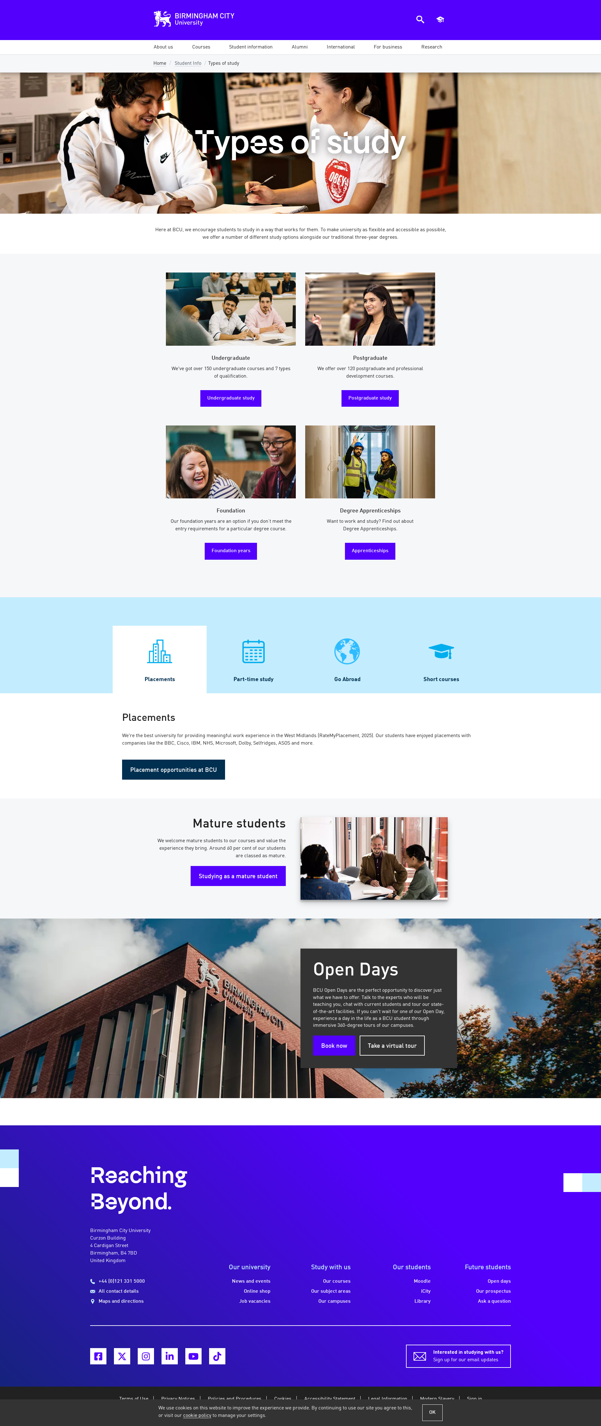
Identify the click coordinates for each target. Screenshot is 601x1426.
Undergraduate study (231, 398)
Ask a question (494, 1301)
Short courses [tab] (441, 679)
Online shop (257, 1291)
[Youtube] (193, 1356)
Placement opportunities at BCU (173, 770)
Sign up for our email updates (468, 1356)
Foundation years (231, 550)
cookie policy (197, 1415)
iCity (426, 1291)
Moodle (422, 1281)
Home (159, 63)
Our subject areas (331, 1291)
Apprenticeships (370, 550)
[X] (122, 1356)
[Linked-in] (170, 1356)
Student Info (188, 63)
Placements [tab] (160, 679)
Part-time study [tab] (254, 679)
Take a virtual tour (392, 1046)
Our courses (337, 1281)
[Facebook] (98, 1356)
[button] (163, 47)
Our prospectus (493, 1291)
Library (422, 1301)
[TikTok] (217, 1356)
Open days (499, 1281)
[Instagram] (146, 1356)
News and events (251, 1281)
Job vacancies (254, 1301)
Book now (334, 1046)
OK (432, 1412)
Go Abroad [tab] (347, 679)
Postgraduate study (370, 398)
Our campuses (334, 1301)
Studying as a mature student (238, 876)
